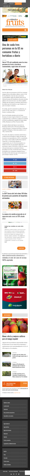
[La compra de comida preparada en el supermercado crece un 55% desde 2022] (15, 208)
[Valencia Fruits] (15, 23)
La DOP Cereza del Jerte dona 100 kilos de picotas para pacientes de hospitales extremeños (14, 195)
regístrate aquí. (17, 392)
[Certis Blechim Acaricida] (14, 308)
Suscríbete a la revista (8, 416)
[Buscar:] (15, 1)
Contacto (5, 3)
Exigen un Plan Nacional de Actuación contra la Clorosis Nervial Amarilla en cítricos (18, 365)
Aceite (5, 451)
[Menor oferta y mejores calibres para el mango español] (15, 332)
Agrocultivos (6, 427)
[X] (19, 474)
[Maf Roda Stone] (14, 285)
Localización (6, 406)
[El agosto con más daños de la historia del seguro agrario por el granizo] (6, 356)
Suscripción (18, 3)
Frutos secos (6, 461)
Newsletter (11, 3)
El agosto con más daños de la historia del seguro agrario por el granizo (19, 356)
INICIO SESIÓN (5, 6)
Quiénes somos (7, 402)
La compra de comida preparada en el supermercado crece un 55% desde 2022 (14, 216)
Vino (5, 454)
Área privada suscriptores (9, 412)
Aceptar (21, 248)
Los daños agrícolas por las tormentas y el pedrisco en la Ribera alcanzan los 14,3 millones (19, 375)
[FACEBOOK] (16, 474)
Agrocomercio (6, 210)
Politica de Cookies (23, 471)
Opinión (5, 437)
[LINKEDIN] (11, 474)
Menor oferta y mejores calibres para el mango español (13, 337)
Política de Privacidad (13, 471)
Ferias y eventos (7, 440)
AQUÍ (21, 235)
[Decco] (15, 16)
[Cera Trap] (15, 12)
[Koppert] (15, 37)
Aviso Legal (5, 471)
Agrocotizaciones (7, 430)
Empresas (6, 433)
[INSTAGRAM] (14, 474)
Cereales (5, 458)
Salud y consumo (6, 189)
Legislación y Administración (10, 443)
